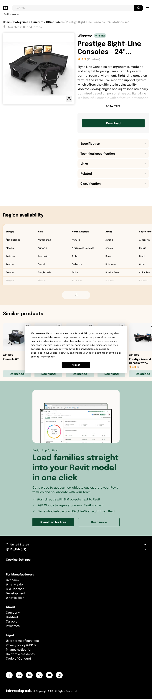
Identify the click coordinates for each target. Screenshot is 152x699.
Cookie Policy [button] (57, 353)
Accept (76, 365)
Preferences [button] (48, 356)
